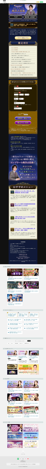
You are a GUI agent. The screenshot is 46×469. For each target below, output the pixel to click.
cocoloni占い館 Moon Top (12, 20)
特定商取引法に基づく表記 (23, 254)
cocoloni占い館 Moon (23, 461)
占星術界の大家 (26, 343)
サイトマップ (26, 258)
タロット (12, 343)
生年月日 (16, 92)
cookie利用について (23, 460)
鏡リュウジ (21, 343)
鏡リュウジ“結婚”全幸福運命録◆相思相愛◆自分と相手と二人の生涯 (25, 204)
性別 (15, 106)
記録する (20, 114)
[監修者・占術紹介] (30, 17)
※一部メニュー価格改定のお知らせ (23, 125)
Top (23, 257)
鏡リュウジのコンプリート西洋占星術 (20, 20)
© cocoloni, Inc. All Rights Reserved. (23, 466)
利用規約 (23, 130)
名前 (15, 86)
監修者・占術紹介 (20, 258)
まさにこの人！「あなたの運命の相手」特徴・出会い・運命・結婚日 (25, 229)
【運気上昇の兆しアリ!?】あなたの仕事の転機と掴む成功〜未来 (25, 217)
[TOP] (16, 17)
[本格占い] (4, 2)
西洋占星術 (16, 343)
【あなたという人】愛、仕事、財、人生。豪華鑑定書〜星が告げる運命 (25, 191)
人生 (8, 343)
